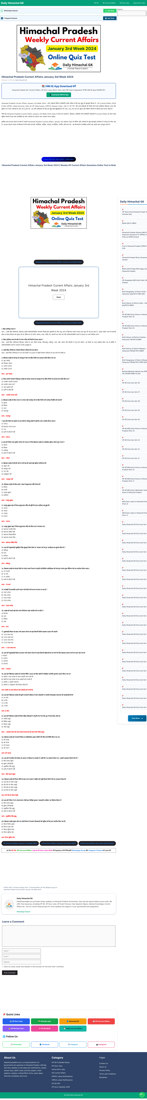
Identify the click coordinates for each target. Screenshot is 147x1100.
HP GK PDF (56, 1083)
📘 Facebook (45, 1044)
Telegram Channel (95, 850)
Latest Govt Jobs (139, 3)
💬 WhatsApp (16, 1044)
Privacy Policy (104, 1070)
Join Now (110, 11)
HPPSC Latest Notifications (62, 1076)
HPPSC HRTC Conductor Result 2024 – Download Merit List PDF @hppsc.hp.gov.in (30, 887)
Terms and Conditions (107, 1074)
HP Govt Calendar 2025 (61, 1087)
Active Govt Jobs (58, 1069)
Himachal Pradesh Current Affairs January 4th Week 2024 (22, 889)
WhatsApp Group (78, 850)
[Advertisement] (58, 142)
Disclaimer (103, 1077)
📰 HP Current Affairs (101, 1021)
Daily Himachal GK (12, 2)
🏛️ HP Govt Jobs (16, 1021)
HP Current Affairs (109, 3)
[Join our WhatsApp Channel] (142, 1095)
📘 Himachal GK (73, 1021)
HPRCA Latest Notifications (62, 1080)
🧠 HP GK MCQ (44, 1028)
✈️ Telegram (73, 1044)
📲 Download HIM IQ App (58, 95)
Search (120, 9)
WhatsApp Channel (23, 912)
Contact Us (103, 1063)
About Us (102, 1067)
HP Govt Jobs (124, 3)
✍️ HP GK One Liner (16, 1028)
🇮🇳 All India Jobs (44, 1021)
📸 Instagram (101, 1044)
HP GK (96, 3)
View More (137, 718)
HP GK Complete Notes (61, 1062)
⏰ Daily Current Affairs (73, 1028)
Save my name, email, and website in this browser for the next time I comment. (34, 967)
